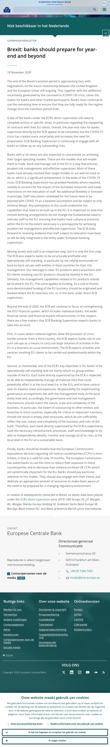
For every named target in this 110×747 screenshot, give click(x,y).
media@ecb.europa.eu (85, 578)
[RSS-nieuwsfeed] (103, 672)
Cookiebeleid (46, 620)
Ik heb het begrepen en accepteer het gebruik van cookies (57, 732)
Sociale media (11, 647)
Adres (6, 630)
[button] (104, 3)
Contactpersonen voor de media (27, 576)
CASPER (78, 620)
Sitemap (9, 655)
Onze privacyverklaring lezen (26, 724)
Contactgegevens (13, 625)
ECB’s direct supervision (35, 499)
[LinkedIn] (71, 672)
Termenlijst (10, 615)
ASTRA (78, 615)
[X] (63, 672)
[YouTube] (87, 672)
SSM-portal (80, 625)
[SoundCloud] (95, 672)
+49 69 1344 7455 (81, 571)
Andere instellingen (15, 620)
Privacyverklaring (49, 615)
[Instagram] (79, 672)
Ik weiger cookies (57, 741)
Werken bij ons (12, 610)
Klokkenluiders (83, 630)
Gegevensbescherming (52, 630)
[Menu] (104, 10)
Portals (78, 610)
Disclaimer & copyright (52, 610)
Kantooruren (11, 635)
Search (94, 9)
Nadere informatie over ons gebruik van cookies (76, 724)
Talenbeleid (46, 625)
